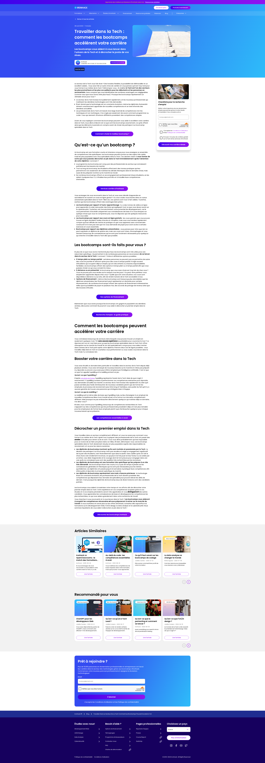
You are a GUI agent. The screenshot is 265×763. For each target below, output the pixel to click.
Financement (127, 13)
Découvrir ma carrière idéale (173, 144)
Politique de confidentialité (83, 757)
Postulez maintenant (180, 8)
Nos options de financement (112, 297)
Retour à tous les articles (85, 19)
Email (80, 677)
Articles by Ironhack (117, 63)
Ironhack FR (78, 714)
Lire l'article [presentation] (88, 574)
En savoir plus (161, 8)
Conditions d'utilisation (101, 757)
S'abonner (111, 697)
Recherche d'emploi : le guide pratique (112, 315)
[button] (80, 13)
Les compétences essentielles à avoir (112, 418)
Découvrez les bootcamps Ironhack (112, 514)
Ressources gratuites (152, 2)
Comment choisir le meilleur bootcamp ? (112, 134)
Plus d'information (178, 738)
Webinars (157, 13)
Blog (166, 13)
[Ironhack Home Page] (81, 8)
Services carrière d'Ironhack (112, 189)
